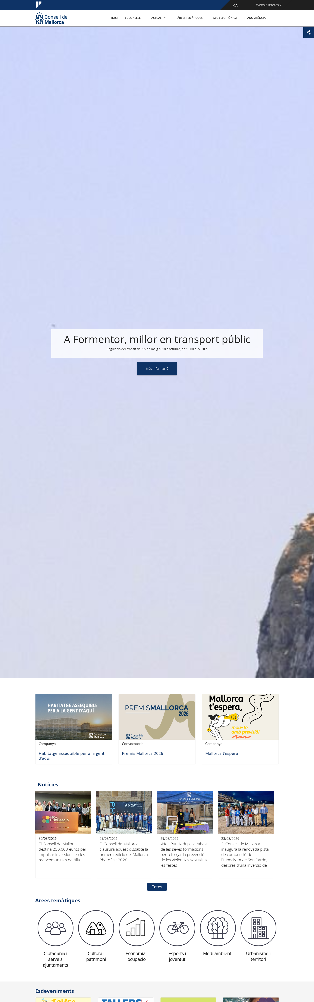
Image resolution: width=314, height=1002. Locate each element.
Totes (157, 887)
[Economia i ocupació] (137, 928)
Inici (114, 18)
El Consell (133, 18)
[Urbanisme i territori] (258, 928)
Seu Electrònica (225, 18)
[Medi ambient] (218, 928)
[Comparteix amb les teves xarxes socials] (308, 32)
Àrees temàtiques (190, 18)
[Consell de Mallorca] (51, 18)
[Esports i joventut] (177, 928)
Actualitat (159, 18)
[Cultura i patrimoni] (96, 928)
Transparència (255, 18)
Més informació (157, 369)
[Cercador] (274, 18)
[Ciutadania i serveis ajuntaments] (55, 928)
